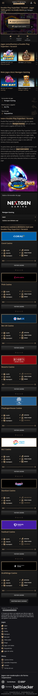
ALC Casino (6, 449)
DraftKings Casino (9, 573)
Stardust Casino (8, 491)
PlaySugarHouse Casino (11, 408)
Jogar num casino (22, 149)
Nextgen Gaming (19, 124)
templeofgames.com (27, 692)
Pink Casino (6, 284)
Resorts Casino (7, 367)
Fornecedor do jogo (7, 98)
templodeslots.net (31, 694)
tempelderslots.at (14, 692)
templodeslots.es (6, 694)
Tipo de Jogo (5, 111)
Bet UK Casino (7, 326)
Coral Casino (6, 243)
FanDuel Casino (8, 532)
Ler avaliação (27, 39)
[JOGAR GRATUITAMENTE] (9, 55)
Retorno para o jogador (8, 105)
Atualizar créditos (19, 39)
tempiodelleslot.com (19, 694)
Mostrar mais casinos (19, 601)
